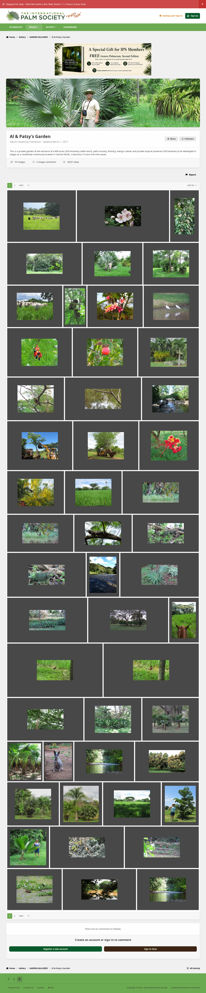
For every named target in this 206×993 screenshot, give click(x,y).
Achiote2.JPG (179, 234)
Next (21, 185)
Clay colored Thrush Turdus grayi (26, 413)
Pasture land (111, 818)
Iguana (80, 544)
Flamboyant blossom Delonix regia (159, 462)
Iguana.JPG (140, 544)
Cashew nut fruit (83, 369)
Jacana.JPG (14, 689)
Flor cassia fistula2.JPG (21, 506)
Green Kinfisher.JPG (135, 506)
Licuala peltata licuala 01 (157, 733)
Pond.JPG (69, 902)
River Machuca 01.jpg (150, 902)
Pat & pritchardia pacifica (22, 860)
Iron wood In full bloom (183, 635)
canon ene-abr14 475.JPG (22, 369)
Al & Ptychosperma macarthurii (162, 277)
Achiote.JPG (85, 234)
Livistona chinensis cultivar (23, 774)
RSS (52, 987)
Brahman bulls (16, 319)
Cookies (40, 987)
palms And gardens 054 (21, 818)
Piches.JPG (132, 860)
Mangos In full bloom (148, 774)
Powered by (185, 987)
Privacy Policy (14, 987)
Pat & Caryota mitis (174, 818)
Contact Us (28, 987)
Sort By (190, 185)
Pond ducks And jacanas (22, 902)
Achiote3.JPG (16, 277)
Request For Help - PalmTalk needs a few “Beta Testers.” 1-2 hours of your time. (46, 4)
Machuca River (84, 774)
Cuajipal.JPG (73, 413)
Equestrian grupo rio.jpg (157, 413)
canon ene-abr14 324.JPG (159, 319)
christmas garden (149, 369)
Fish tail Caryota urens (21, 462)
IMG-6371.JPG (16, 635)
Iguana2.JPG (15, 589)
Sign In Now (150, 949)
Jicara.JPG (14, 733)
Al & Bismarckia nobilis (97, 277)
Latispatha (92, 733)
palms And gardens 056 (74, 818)
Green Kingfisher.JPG (20, 544)
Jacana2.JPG (112, 689)
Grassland (72, 506)
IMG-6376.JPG (97, 635)
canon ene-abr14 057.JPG (102, 319)
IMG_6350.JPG (129, 589)
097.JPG (13, 234)
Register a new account (55, 949)
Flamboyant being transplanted (91, 462)
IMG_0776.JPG (96, 589)
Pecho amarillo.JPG (62, 860)
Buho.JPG (70, 319)
